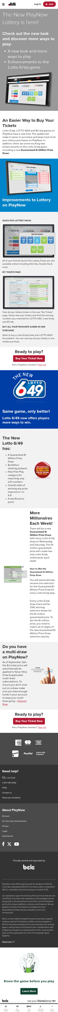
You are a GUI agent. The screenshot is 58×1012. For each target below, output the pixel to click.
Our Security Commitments (14, 821)
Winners (6, 816)
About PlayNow (13, 810)
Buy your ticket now (29, 358)
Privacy (5, 826)
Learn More (29, 991)
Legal (4, 831)
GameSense (7, 836)
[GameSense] (39, 1000)
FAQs (4, 788)
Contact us (7, 793)
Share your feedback (11, 798)
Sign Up (42, 365)
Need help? (10, 771)
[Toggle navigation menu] (3, 4)
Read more (7, 942)
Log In (37, 4)
